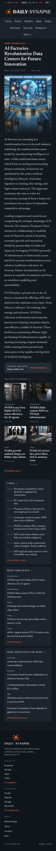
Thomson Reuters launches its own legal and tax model (29, 510)
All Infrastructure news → (18, 718)
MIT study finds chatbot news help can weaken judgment (29, 536)
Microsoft (9, 806)
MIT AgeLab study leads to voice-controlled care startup (31, 553)
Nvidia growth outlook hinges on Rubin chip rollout (15, 454)
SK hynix (10, 671)
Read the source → (40, 367)
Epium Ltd (15, 844)
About (7, 826)
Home (8, 21)
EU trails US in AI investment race (29, 502)
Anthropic (11, 658)
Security (28, 27)
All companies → (12, 810)
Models (29, 21)
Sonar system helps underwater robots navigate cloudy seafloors (30, 544)
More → (28, 34)
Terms (49, 844)
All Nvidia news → (13, 470)
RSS (6, 836)
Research (41, 27)
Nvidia (7, 43)
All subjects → (11, 782)
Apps (39, 21)
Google (7, 801)
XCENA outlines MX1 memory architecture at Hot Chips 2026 (30, 527)
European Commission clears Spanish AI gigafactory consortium (29, 492)
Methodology (10, 821)
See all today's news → (17, 560)
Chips (48, 21)
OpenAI (8, 797)
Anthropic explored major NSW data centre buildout (30, 519)
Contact (8, 831)
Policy (18, 21)
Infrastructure (18, 43)
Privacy (42, 844)
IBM (8, 694)
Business (15, 27)
